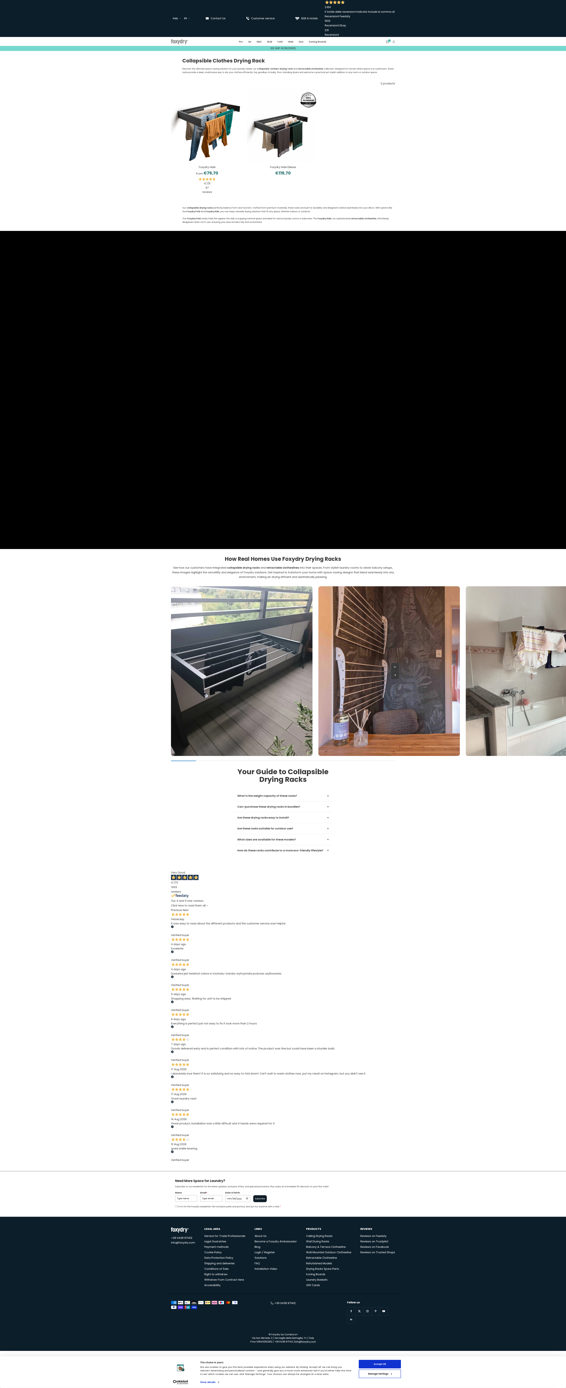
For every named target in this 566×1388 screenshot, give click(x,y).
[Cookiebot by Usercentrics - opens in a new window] (181, 1382)
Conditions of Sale (216, 1269)
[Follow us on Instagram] (367, 1311)
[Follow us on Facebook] (351, 1311)
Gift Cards (313, 1285)
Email (203, 1192)
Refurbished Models (319, 1263)
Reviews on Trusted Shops (377, 1252)
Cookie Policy (213, 1252)
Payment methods (216, 1247)
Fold (280, 41)
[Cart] (387, 41)
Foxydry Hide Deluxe (283, 167)
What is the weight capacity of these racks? (267, 796)
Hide (290, 41)
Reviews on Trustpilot (374, 1241)
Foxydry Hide (207, 167)
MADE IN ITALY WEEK (283, 48)
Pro (241, 41)
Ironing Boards (317, 41)
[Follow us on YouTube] (384, 1311)
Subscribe (260, 1198)
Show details (207, 1382)
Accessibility (212, 1285)
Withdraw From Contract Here (224, 1280)
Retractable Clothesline (321, 1258)
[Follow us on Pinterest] (375, 1311)
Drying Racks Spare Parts (322, 1269)
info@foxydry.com (183, 1242)
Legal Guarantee (215, 1241)
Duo (301, 41)
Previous (176, 910)
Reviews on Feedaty (373, 1236)
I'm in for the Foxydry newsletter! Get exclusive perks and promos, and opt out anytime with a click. (229, 1206)
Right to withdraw (215, 1274)
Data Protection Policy (218, 1258)
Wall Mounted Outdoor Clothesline (328, 1252)
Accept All (380, 1364)
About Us (260, 1236)
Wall (269, 41)
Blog (257, 1247)
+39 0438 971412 (181, 1238)
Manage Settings (378, 1373)
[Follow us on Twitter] (359, 1311)
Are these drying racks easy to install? (263, 817)
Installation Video (266, 1269)
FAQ (257, 1263)
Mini (259, 41)
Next (186, 910)
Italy (175, 18)
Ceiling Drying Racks (319, 1236)
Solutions (261, 1258)
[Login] (393, 41)
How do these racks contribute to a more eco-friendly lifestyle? (280, 850)
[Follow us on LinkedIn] (351, 1319)
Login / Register (265, 1252)
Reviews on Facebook (374, 1247)
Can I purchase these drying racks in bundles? (268, 807)
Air (249, 41)
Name (178, 1192)
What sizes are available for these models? (266, 839)
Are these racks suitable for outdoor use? (265, 828)
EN (185, 18)
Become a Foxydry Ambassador (276, 1241)
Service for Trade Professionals (224, 1236)
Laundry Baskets (317, 1280)
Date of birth (232, 1192)
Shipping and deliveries (219, 1263)
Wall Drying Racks (317, 1241)
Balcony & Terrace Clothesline (326, 1247)
